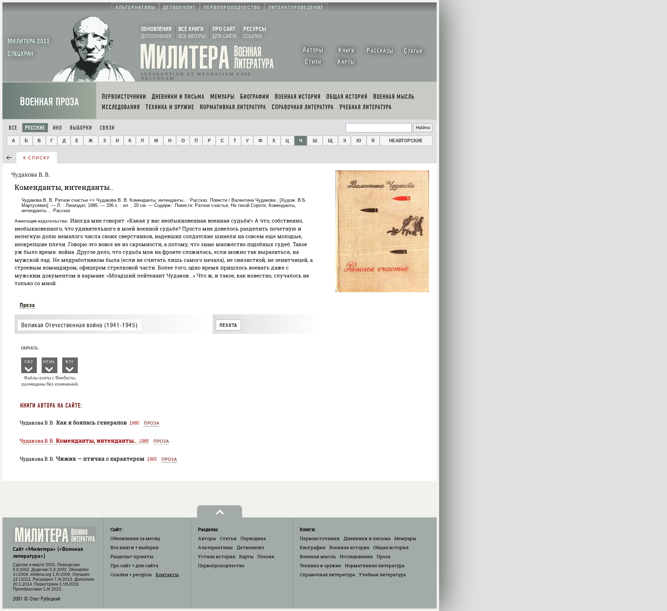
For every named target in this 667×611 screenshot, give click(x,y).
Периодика (253, 538)
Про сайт (134, 565)
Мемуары (405, 538)
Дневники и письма (367, 538)
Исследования (356, 556)
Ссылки (131, 574)
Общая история (391, 547)
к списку (36, 157)
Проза (27, 305)
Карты (246, 556)
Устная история (216, 556)
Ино (57, 127)
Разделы (132, 556)
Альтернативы (215, 547)
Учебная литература (382, 574)
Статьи (228, 538)
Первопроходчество (221, 565)
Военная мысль (318, 556)
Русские (35, 127)
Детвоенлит (251, 547)
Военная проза (49, 101)
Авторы (207, 538)
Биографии (313, 547)
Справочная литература (327, 574)
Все (13, 127)
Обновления (135, 538)
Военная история (349, 547)
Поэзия (265, 556)
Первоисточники (320, 538)
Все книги (134, 547)
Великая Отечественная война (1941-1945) (79, 325)
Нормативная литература (374, 565)
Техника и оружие (320, 565)
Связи (107, 127)
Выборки (81, 127)
